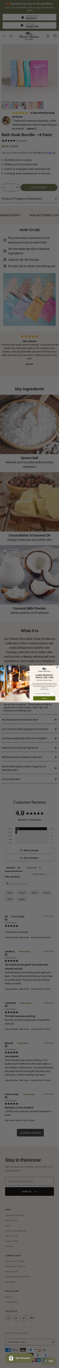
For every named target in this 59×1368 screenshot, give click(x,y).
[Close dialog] (57, 667)
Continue (44, 698)
